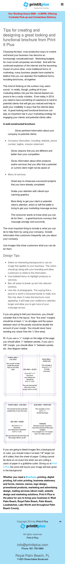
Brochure (31, 477)
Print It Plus (42, 521)
